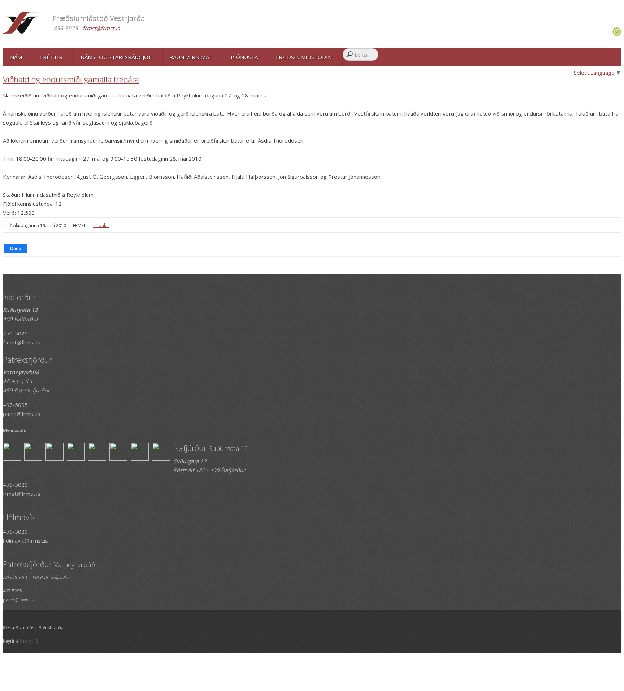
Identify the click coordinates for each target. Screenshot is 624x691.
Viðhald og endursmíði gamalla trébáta (71, 79)
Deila (15, 248)
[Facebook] (610, 34)
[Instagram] (611, 34)
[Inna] (616, 34)
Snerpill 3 (29, 641)
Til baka (101, 225)
